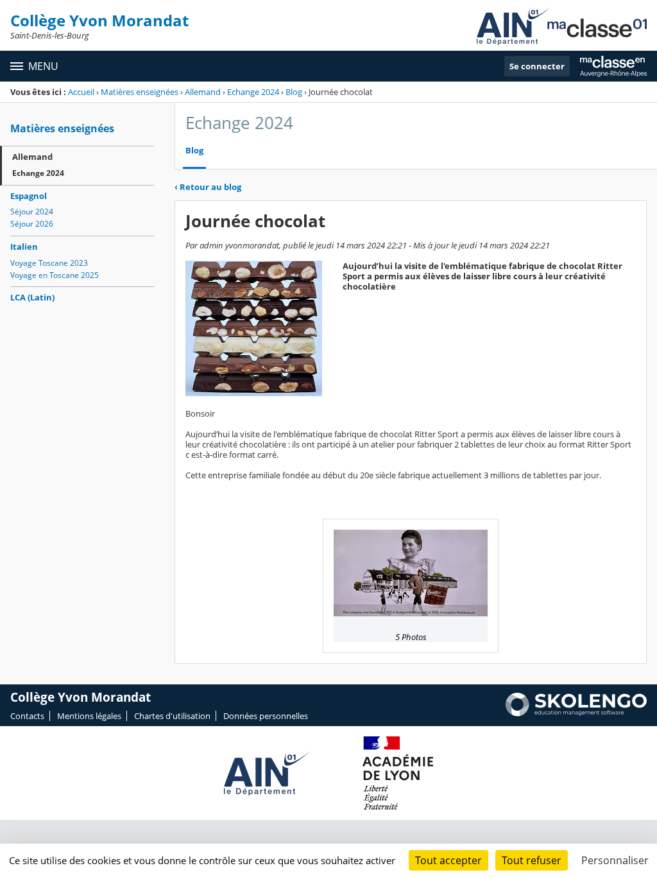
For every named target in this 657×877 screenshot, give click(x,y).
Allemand (203, 92)
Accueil (81, 92)
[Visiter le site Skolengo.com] (576, 713)
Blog (294, 92)
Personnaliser (615, 860)
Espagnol (28, 196)
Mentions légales (89, 716)
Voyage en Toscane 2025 (54, 275)
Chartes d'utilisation (172, 716)
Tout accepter (448, 860)
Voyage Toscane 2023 (49, 262)
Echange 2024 (253, 92)
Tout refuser (531, 860)
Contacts (27, 716)
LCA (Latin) (32, 297)
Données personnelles (265, 716)
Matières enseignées (139, 92)
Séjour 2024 (31, 211)
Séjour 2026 (31, 223)
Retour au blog (208, 187)
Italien (24, 246)
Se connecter (537, 66)
